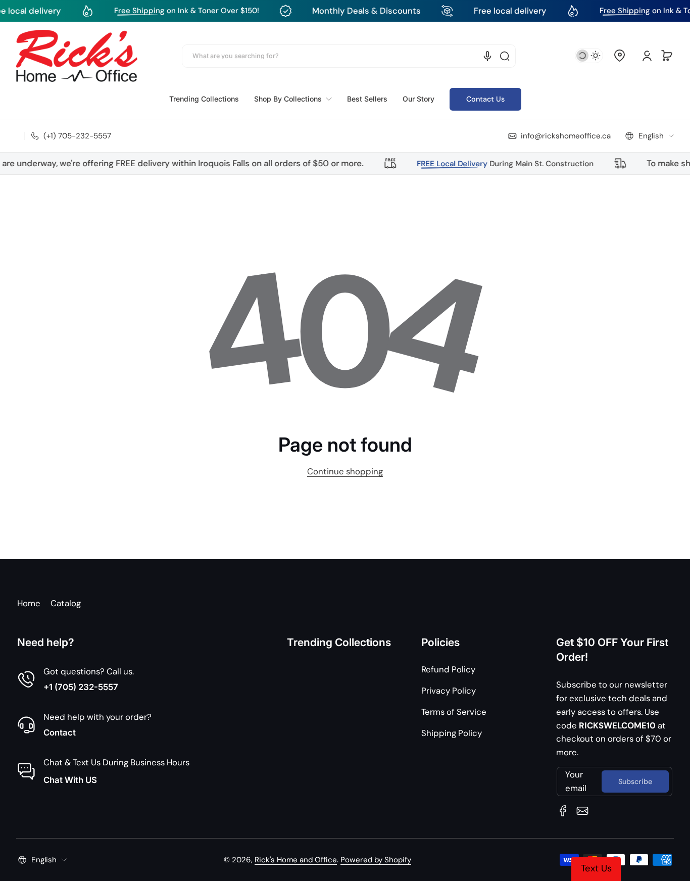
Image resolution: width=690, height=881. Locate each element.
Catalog (66, 603)
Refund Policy (448, 669)
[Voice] (487, 56)
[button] (619, 56)
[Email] (582, 811)
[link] (293, 99)
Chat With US (70, 780)
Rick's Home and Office (296, 860)
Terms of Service (453, 711)
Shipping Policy (451, 733)
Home (28, 603)
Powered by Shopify (375, 860)
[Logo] (76, 56)
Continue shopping (345, 471)
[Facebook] (563, 811)
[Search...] (505, 56)
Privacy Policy (448, 690)
